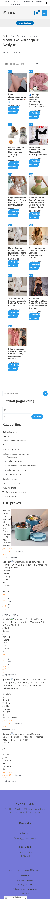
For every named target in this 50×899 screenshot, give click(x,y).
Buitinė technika (9, 432)
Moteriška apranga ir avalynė (15, 454)
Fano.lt (12, 13)
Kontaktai (25, 893)
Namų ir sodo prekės (12, 474)
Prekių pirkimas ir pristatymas (25, 889)
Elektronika (7, 436)
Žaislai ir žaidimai (10, 496)
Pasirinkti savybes (13, 110)
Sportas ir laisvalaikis (11, 483)
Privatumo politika (25, 880)
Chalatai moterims (15, 461)
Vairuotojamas (9, 487)
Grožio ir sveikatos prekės (14, 440)
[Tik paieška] (45, 393)
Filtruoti (37, 416)
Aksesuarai (12, 457)
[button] (25, 23)
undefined (16, 897)
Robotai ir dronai (10, 479)
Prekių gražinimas (25, 884)
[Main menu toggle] (44, 13)
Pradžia (5, 36)
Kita (4, 445)
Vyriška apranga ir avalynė (14, 492)
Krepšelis (25, 875)
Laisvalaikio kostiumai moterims (21, 465)
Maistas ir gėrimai (10, 449)
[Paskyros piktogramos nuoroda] (46, 3)
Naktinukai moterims (16, 470)
